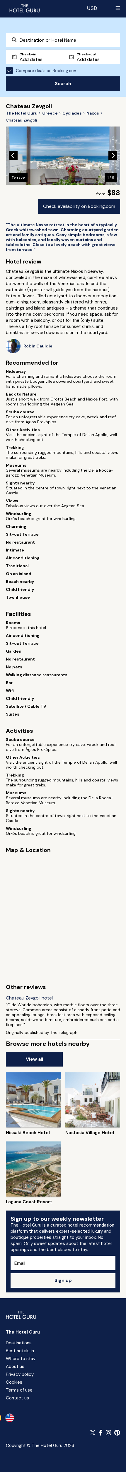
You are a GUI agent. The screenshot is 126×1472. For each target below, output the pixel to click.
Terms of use (19, 1390)
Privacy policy (20, 1374)
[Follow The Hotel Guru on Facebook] (101, 1433)
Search (63, 83)
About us (15, 1366)
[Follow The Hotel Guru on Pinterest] (117, 1433)
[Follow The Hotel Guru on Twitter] (93, 1433)
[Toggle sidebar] (117, 8)
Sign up (63, 1280)
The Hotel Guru (23, 1332)
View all (34, 1059)
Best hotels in (20, 1351)
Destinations (19, 1343)
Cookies (14, 1382)
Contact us (17, 1398)
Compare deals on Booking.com (47, 70)
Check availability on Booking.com (79, 206)
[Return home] (24, 8)
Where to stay (20, 1359)
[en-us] (10, 1418)
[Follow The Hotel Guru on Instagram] (108, 1433)
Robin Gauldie (37, 346)
